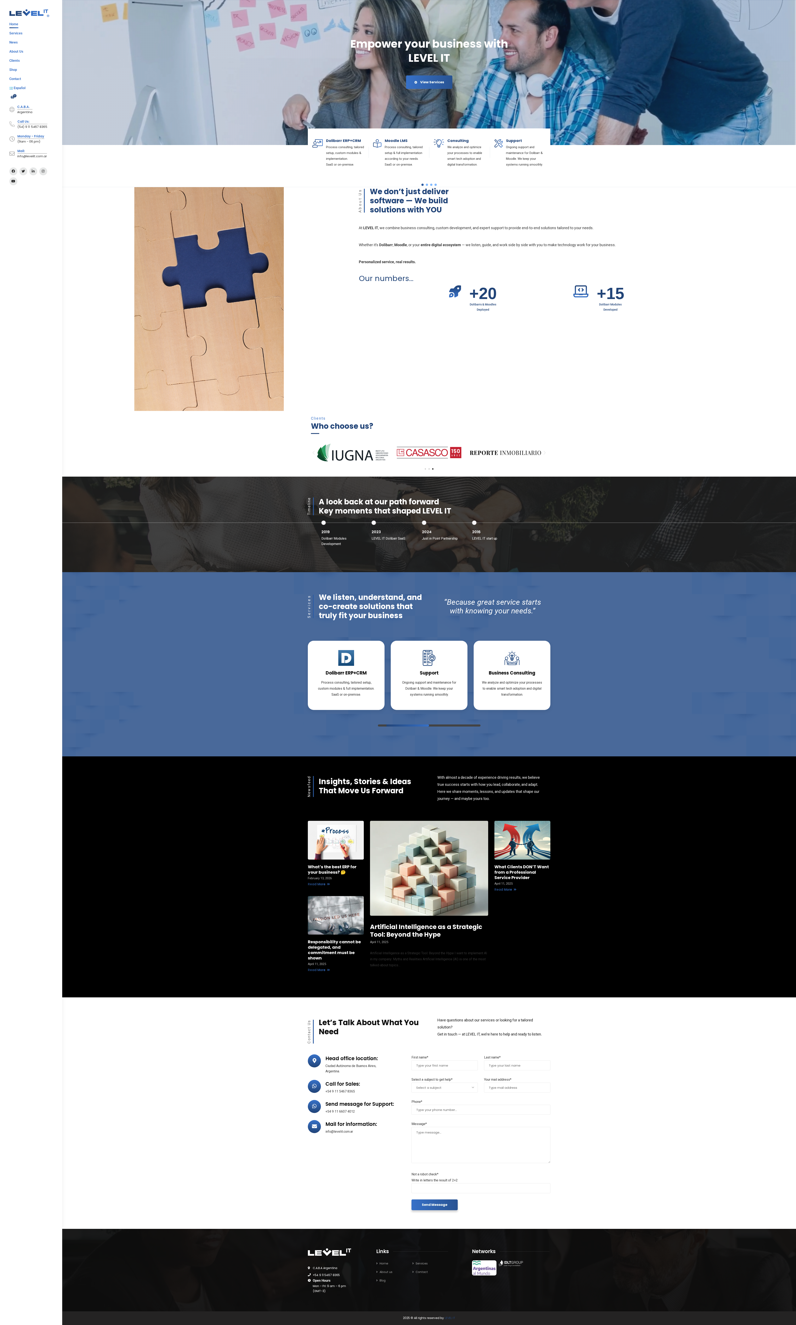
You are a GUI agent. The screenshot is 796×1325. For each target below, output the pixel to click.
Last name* (492, 1057)
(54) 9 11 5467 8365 (32, 127)
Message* (419, 1124)
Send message (434, 1204)
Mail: (21, 151)
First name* (419, 1057)
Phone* (416, 1102)
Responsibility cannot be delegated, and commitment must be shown (334, 950)
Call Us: (23, 121)
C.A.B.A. (23, 107)
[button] (313, 452)
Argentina (24, 112)
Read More (317, 884)
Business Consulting (512, 673)
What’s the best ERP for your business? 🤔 (332, 869)
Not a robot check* (424, 1174)
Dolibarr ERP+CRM (346, 673)
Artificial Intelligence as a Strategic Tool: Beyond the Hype (426, 930)
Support (429, 673)
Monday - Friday (30, 136)
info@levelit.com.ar (32, 156)
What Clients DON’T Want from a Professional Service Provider (521, 872)
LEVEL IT (450, 1318)
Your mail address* (497, 1080)
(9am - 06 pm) (28, 141)
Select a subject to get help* (432, 1080)
